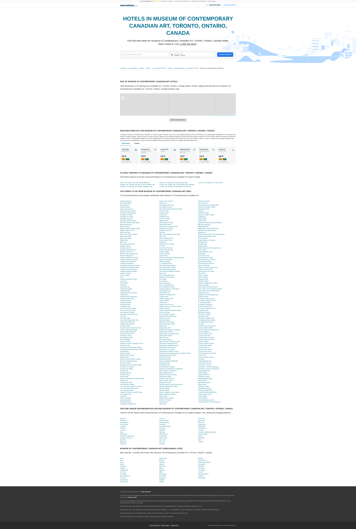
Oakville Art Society (165, 382)
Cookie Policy (175, 525)
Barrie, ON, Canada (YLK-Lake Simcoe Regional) (135, 182)
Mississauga (162, 474)
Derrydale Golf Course (127, 333)
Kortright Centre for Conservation (169, 289)
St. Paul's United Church (205, 306)
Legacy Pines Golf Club (166, 304)
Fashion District (163, 420)
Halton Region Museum (166, 222)
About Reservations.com (127, 513)
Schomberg (201, 464)
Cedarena (123, 285)
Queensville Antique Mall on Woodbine (209, 222)
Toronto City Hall (203, 341)
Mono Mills (162, 476)
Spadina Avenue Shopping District (208, 294)
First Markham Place (126, 382)
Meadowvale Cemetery (166, 331)
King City (161, 460)
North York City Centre (166, 380)
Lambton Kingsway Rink (166, 298)
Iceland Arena (163, 255)
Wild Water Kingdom (204, 382)
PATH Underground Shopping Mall (208, 205)
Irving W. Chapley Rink (166, 259)
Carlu (121, 277)
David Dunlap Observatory (128, 331)
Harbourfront (163, 458)
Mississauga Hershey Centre (167, 355)
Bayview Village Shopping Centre (130, 228)
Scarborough (202, 424)
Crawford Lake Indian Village (128, 330)
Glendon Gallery (164, 211)
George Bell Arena (125, 402)
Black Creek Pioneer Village (128, 234)
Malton (161, 468)
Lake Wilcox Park (164, 293)
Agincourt (123, 418)
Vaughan (200, 476)
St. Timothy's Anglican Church (207, 308)
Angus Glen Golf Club (126, 209)
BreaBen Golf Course (126, 252)
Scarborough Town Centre (206, 271)
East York (123, 440)
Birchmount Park (125, 232)
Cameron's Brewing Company (129, 259)
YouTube (151, 516)
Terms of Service (154, 525)
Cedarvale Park (125, 287)
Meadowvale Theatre (165, 335)
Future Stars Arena (125, 394)
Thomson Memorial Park (205, 328)
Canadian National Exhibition (128, 271)
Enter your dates (178, 120)
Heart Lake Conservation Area (168, 226)
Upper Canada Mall (204, 370)
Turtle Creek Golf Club (205, 363)
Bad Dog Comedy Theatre (128, 220)
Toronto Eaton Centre (204, 345)
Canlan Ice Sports (125, 273)
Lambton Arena (163, 296)
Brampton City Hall (125, 248)
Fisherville (162, 424)
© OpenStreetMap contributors (228, 115)
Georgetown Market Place (128, 404)
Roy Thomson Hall (203, 255)
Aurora (122, 462)
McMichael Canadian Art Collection (169, 330)
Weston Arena (202, 380)
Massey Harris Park (165, 328)
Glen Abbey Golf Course (166, 205)
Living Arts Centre (164, 312)
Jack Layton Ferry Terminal (167, 267)
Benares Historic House (127, 230)
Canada (141, 68)
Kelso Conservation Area (166, 275)
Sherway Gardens (203, 285)
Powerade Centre (203, 213)
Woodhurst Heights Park (205, 390)
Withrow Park (202, 384)
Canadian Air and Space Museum (130, 265)
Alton (121, 460)
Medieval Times (164, 337)
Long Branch (163, 436)
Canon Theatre (124, 275)
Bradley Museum (125, 246)
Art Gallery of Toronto (126, 216)
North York (162, 440)
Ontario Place (163, 396)
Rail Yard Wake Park (204, 224)
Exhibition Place (125, 374)
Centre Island (124, 424)
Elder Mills (123, 442)
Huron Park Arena (164, 254)
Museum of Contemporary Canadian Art (171, 369)
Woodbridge (202, 478)
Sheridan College (203, 281)
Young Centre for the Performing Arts (209, 402)
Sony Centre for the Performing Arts (209, 291)
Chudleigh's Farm (125, 306)
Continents (123, 68)
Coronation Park (125, 326)
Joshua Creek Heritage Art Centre (169, 271)
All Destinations (141, 513)
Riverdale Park (202, 244)
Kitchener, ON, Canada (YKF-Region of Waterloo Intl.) (136, 186)
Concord (122, 430)
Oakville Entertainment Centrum (168, 386)
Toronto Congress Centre (206, 343)
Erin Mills (122, 478)
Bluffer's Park (124, 240)
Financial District (164, 422)
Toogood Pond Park (204, 335)
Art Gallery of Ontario (126, 215)
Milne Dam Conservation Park (168, 343)
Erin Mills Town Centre (127, 367)
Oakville (161, 481)
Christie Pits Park (125, 304)
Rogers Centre (202, 246)
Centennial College (126, 289)
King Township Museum (166, 285)
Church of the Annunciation (128, 308)
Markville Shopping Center (167, 324)
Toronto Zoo (202, 355)
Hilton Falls (162, 236)
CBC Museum (124, 283)
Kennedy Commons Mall (166, 277)
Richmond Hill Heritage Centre (207, 236)
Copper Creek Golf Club (127, 324)
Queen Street (202, 218)
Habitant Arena (163, 220)
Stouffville (201, 466)
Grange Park (163, 215)
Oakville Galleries (164, 388)
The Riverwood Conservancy (207, 326)
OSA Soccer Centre (165, 400)
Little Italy (162, 432)
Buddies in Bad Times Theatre (129, 257)
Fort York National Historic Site (129, 388)
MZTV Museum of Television (168, 370)
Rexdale (200, 458)
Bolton (122, 464)
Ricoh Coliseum (202, 238)
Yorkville (200, 442)
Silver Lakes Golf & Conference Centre (210, 289)
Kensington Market (164, 426)
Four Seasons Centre (126, 390)
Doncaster (123, 474)
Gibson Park (163, 203)
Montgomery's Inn (164, 363)
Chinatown (123, 426)
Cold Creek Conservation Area (129, 320)
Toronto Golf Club (203, 347)
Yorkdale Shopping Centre (206, 400)
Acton (122, 458)
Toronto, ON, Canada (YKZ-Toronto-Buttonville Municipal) (176, 184)
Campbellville (124, 470)
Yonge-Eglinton (202, 396)
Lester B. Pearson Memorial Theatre (170, 310)
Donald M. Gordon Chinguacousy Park (131, 343)
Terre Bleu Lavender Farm (206, 318)
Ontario (148, 68)
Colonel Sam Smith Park (127, 322)
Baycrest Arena (124, 226)
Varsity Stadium (202, 372)
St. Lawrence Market (204, 302)
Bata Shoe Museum (126, 224)
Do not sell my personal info (179, 513)
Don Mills (123, 472)
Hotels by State (152, 513)
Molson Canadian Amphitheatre (168, 361)
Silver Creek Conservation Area (207, 287)
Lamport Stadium (164, 300)
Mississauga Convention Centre (168, 351)
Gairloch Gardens (125, 398)
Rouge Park (201, 254)
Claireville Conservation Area (129, 314)
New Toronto (163, 438)
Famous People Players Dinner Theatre (132, 378)
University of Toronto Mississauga (208, 367)
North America (133, 68)
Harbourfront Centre (165, 224)
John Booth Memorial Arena (167, 269)
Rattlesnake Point (203, 226)
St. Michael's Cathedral (205, 304)
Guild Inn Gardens (164, 218)
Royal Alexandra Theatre (205, 257)
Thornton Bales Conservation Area (208, 330)
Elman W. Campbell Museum (128, 361)
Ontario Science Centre (166, 398)
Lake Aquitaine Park (165, 291)
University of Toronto (204, 365)
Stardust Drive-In (203, 310)
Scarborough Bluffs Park (205, 269)
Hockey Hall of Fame (165, 240)
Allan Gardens (124, 205)
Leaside (161, 464)
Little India (162, 466)
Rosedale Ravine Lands (205, 252)
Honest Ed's (162, 242)
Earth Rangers (124, 351)
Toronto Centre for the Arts (206, 339)
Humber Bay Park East (166, 248)
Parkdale (161, 444)
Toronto (169, 68)
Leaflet (214, 115)
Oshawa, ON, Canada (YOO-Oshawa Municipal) (173, 182)
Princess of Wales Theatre (206, 215)
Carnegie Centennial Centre (128, 279)
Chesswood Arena (125, 300)
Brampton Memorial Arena (128, 250)
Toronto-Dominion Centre (206, 357)
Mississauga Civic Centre (166, 349)
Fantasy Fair (124, 380)
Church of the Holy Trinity (127, 310)
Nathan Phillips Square (166, 372)
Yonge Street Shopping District (207, 392)
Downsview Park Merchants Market (130, 347)
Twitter (146, 516)
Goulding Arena (163, 213)
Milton (161, 472)
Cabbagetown (124, 422)
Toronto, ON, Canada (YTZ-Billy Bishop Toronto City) (175, 186)
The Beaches (202, 428)
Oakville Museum (164, 390)
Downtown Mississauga (127, 436)
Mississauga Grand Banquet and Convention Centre (174, 353)
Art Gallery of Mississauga (128, 213)
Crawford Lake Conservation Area (130, 328)
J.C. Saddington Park (165, 263)
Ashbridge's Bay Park (126, 218)
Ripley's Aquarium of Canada (206, 240)
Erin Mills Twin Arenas (126, 369)
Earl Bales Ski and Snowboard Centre (131, 349)
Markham (162, 470)
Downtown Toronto (192, 68)
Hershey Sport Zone (165, 230)
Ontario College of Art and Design (169, 392)
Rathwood (201, 422)
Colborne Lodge (125, 318)
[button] (122, 95)
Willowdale (201, 438)
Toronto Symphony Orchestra (207, 353)
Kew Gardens (163, 281)
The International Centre (205, 322)
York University (202, 398)
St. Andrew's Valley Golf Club (206, 298)
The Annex (201, 468)
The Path (201, 324)
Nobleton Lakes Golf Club (167, 378)
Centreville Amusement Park (128, 296)
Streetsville (201, 426)
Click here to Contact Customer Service (189, 506)
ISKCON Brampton (164, 261)
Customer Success (163, 513)
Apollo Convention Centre (128, 211)
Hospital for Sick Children (166, 244)
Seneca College (203, 275)
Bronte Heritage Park (126, 255)
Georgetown (124, 480)
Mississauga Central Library (167, 347)
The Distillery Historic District (206, 320)
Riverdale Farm (202, 242)
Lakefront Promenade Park (167, 294)
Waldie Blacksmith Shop (205, 378)
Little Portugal (163, 434)
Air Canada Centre (125, 203)
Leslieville (162, 430)
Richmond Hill (202, 460)
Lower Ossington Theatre (167, 314)
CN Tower (123, 316)
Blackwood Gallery (125, 236)
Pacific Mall (162, 404)
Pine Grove (201, 418)
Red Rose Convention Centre (207, 230)
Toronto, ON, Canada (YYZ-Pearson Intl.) (210, 182)
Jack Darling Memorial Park (167, 265)
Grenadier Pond (164, 216)
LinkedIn (164, 516)
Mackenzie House (164, 318)
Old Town (162, 442)
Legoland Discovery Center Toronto (170, 306)
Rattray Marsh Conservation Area (208, 228)
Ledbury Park (163, 302)
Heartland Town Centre (166, 228)
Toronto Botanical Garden (206, 337)
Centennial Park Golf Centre (128, 293)
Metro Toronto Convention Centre (169, 341)
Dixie (121, 432)
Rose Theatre (202, 250)
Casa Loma (123, 281)
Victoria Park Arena (204, 376)
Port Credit (201, 420)
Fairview (161, 418)
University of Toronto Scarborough (208, 369)
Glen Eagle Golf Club (165, 207)
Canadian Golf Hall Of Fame (128, 269)
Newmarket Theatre (165, 376)
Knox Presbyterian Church (167, 287)
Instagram (158, 516)
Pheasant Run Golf (203, 209)
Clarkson (122, 428)
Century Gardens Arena (127, 298)
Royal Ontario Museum (205, 261)
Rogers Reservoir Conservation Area (209, 248)
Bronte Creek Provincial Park (129, 254)
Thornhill (200, 430)
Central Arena (124, 294)
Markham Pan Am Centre (166, 322)
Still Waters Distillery (204, 312)
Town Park (201, 359)
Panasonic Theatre (204, 201)
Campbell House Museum (128, 261)
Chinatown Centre (125, 302)
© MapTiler (218, 115)
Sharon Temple (202, 277)
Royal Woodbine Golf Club (206, 263)
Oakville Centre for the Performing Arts (170, 384)
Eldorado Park (124, 357)
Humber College (164, 252)
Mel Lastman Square (165, 339)
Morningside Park (164, 365)
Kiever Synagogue (164, 283)
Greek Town (124, 481)
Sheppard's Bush (203, 279)
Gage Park (123, 396)
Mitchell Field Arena (165, 357)
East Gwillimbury (125, 476)
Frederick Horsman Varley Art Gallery (131, 392)
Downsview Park (125, 345)
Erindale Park (124, 370)
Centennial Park (125, 291)
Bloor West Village (125, 238)
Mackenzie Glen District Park (168, 316)
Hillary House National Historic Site (169, 234)
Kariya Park (162, 273)
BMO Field (123, 242)
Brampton (123, 466)
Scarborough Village (204, 462)
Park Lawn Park (202, 203)
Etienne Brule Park (125, 372)
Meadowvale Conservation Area (169, 333)
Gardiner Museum (125, 400)
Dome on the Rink (125, 341)
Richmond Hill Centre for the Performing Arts (211, 234)
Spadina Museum (203, 296)
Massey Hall (162, 326)
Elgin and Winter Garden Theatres (130, 359)
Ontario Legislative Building (167, 394)
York (199, 440)
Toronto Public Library (204, 351)
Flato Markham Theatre (127, 384)
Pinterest (171, 516)
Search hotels (225, 54)
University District (179, 68)
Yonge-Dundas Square (205, 394)
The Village (201, 470)
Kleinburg (162, 462)
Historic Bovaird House (166, 238)
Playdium (200, 211)
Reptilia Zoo (201, 232)
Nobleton (162, 480)
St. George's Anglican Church (207, 300)
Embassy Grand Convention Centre (130, 365)
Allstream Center (125, 207)
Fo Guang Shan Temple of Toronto (130, 386)
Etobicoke (123, 444)
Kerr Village (162, 279)
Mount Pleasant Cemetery (167, 367)
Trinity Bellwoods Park (204, 361)
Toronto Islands (203, 434)
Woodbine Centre (203, 386)
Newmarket (162, 478)
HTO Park (162, 246)
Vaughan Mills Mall (203, 374)
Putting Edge (202, 216)
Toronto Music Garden (205, 349)
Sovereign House (203, 293)
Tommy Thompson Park (205, 333)
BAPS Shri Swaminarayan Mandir (130, 222)
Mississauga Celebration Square (169, 345)
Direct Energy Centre (126, 337)
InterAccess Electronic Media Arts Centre (171, 257)
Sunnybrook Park (203, 316)
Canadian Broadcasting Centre (129, 267)
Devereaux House (125, 335)
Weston (200, 436)
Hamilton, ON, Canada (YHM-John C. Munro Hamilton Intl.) (137, 184)
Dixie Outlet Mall (125, 339)
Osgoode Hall (163, 402)
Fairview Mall (124, 376)
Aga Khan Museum (125, 201)
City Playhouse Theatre (127, 312)
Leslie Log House (164, 308)
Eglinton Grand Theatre (127, 355)
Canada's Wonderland (126, 263)
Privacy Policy (165, 525)
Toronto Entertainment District (207, 432)
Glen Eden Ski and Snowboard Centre (170, 209)
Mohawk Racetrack (165, 359)
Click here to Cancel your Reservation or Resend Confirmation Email (141, 506)
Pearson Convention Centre (206, 207)
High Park (162, 232)
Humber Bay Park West (166, 250)
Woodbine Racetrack (204, 388)
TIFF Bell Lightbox (203, 331)
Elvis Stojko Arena (125, 363)
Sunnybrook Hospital (204, 314)
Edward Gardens (125, 353)
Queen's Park (202, 220)
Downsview (123, 434)
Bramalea (123, 420)
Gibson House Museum (166, 201)
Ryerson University (203, 265)
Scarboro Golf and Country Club (207, 267)
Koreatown (162, 428)
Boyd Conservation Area (127, 244)
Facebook (140, 516)
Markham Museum (164, 320)
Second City (201, 273)
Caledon (122, 468)
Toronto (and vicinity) (158, 68)
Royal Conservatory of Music (207, 259)
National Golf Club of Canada (168, 374)
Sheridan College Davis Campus (207, 283)
